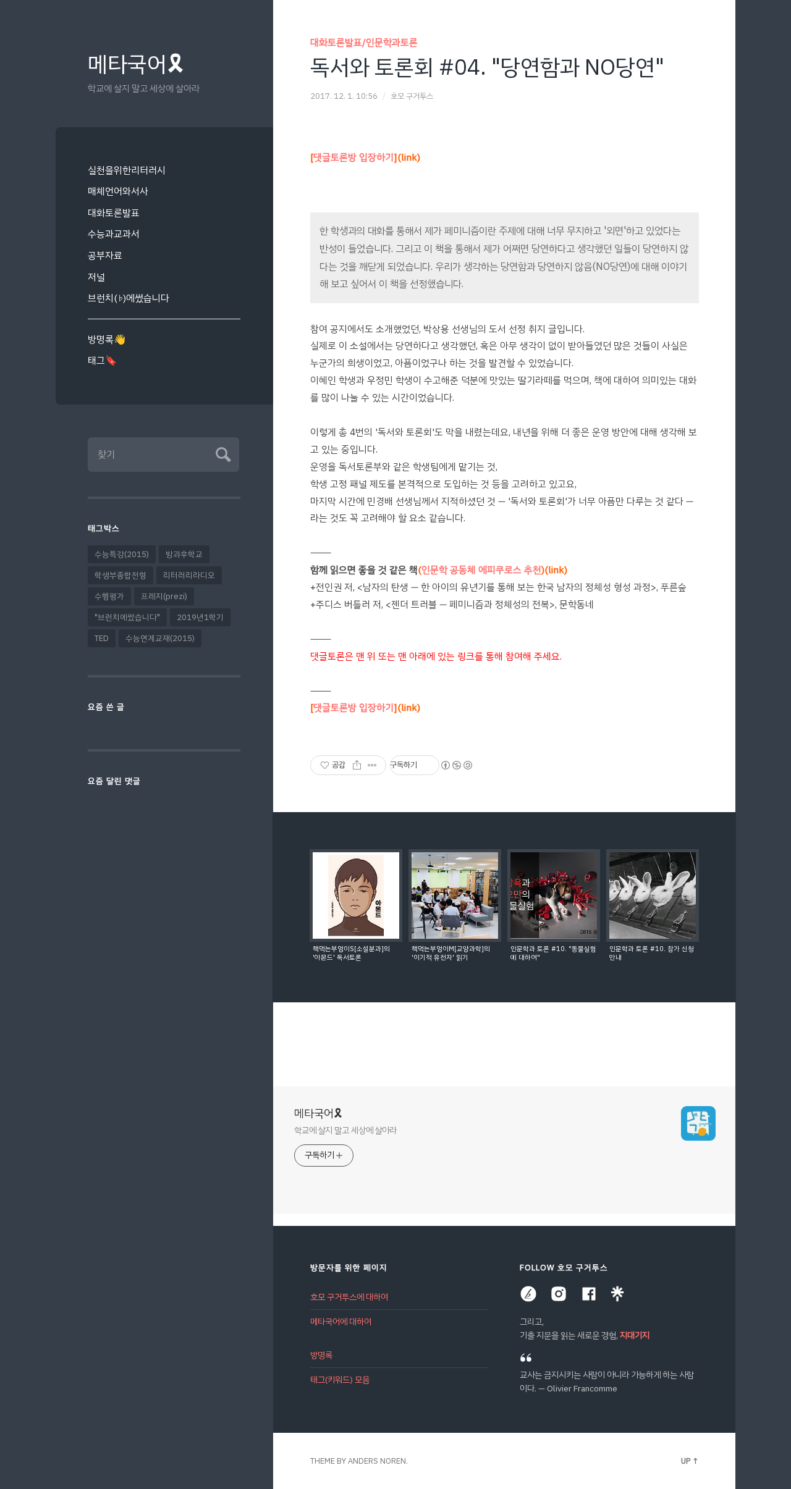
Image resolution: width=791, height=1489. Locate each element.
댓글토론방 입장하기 (365, 157)
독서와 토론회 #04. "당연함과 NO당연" (487, 67)
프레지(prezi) (164, 596)
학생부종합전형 (120, 575)
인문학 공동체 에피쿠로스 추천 (492, 570)
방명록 (321, 1355)
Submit (221, 453)
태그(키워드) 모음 (340, 1380)
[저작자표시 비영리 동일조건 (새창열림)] (456, 765)
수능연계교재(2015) (160, 638)
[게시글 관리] (372, 765)
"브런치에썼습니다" (127, 617)
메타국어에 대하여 (340, 1321)
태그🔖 (102, 360)
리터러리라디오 (189, 575)
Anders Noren (377, 1461)
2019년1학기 (200, 617)
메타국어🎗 (136, 64)
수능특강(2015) (122, 554)
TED (102, 638)
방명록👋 (106, 339)
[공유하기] (357, 765)
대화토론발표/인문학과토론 (364, 42)
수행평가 (109, 596)
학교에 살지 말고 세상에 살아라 (345, 1130)
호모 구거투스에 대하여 (349, 1297)
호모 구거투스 (412, 96)
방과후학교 (184, 554)
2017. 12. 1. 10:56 (344, 96)
